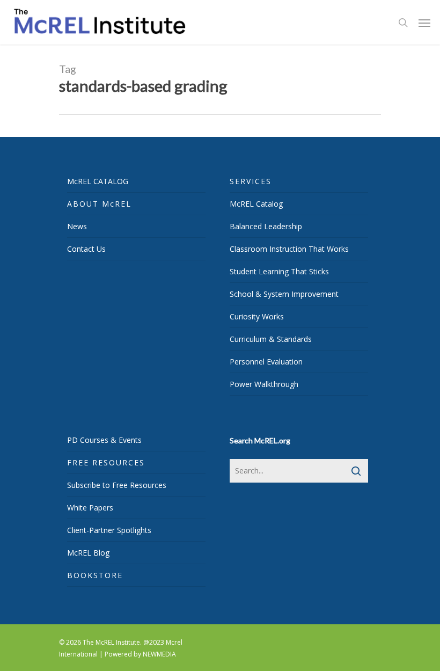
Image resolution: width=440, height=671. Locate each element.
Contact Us (86, 249)
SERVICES (251, 181)
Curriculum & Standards (271, 339)
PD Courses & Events (104, 440)
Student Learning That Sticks (279, 271)
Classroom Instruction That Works (289, 249)
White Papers (90, 507)
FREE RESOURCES (106, 462)
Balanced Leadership (266, 226)
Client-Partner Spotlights (109, 530)
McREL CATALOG (97, 181)
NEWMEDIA (159, 654)
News (77, 226)
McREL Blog (88, 553)
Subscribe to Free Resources (116, 485)
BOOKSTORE (95, 575)
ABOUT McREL (99, 204)
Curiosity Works (257, 316)
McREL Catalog (256, 204)
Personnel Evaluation (266, 361)
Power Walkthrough (264, 384)
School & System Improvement (284, 294)
